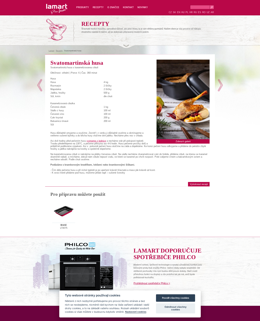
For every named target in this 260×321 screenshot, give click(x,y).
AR (212, 12)
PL (187, 12)
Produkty (82, 7)
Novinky (142, 7)
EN (178, 12)
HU (182, 12)
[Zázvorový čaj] (220, 85)
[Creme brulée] (39, 85)
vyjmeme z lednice (96, 141)
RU (195, 12)
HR (191, 12)
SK (174, 12)
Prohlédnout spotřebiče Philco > (152, 283)
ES (199, 12)
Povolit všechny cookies (175, 298)
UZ (208, 12)
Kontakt (128, 7)
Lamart (53, 6)
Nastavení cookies (135, 312)
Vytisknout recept (199, 184)
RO (204, 12)
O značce (113, 7)
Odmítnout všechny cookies (175, 308)
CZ (170, 12)
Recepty (98, 7)
